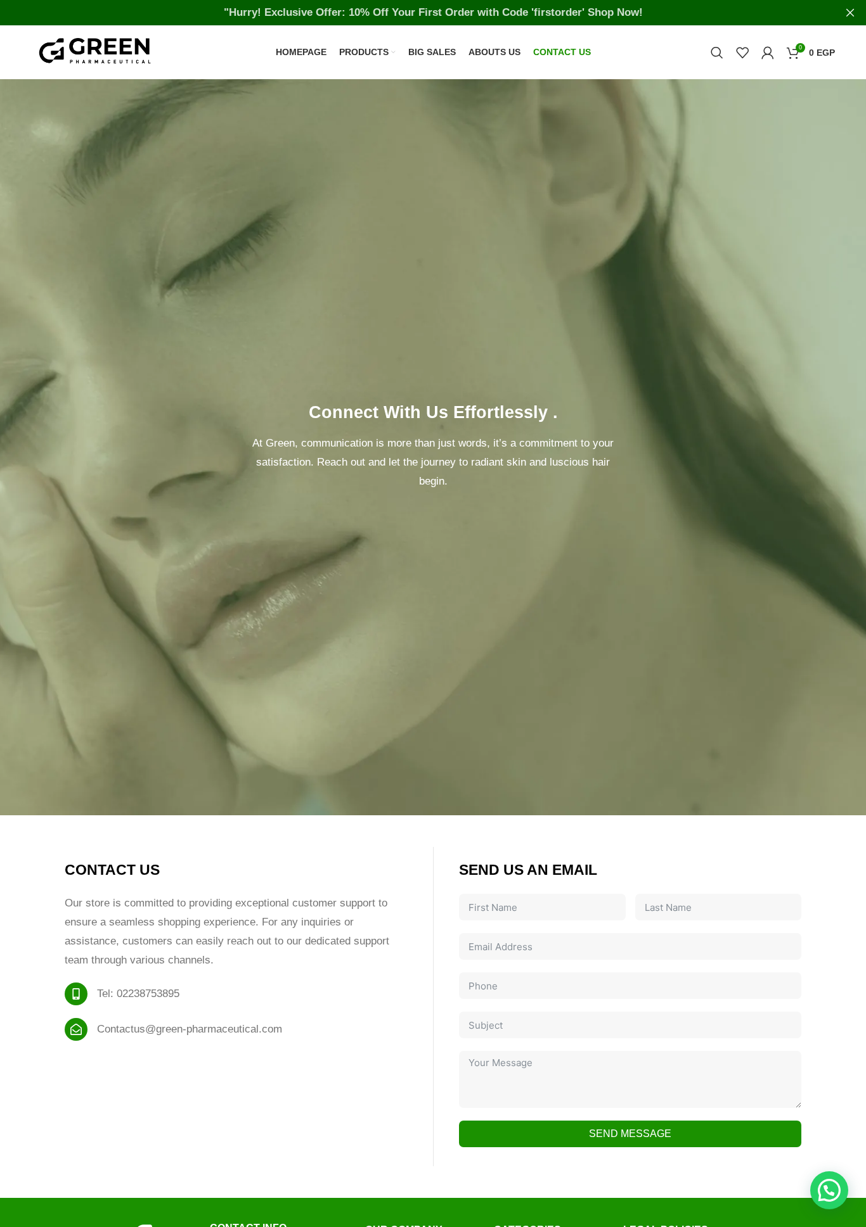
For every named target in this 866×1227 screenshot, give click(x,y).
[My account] (767, 52)
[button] (829, 1190)
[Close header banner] (850, 12)
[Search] (717, 52)
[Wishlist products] (742, 52)
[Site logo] (94, 52)
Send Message (630, 1133)
